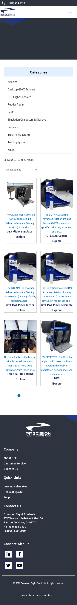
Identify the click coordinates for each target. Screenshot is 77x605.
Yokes (11, 149)
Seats (11, 112)
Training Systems (18, 142)
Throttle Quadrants (19, 134)
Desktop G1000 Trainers (21, 89)
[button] (70, 12)
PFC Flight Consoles (19, 97)
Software (13, 127)
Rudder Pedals (16, 104)
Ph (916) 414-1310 (15, 526)
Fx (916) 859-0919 (15, 530)
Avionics (12, 82)
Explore (20, 236)
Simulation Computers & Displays (27, 119)
